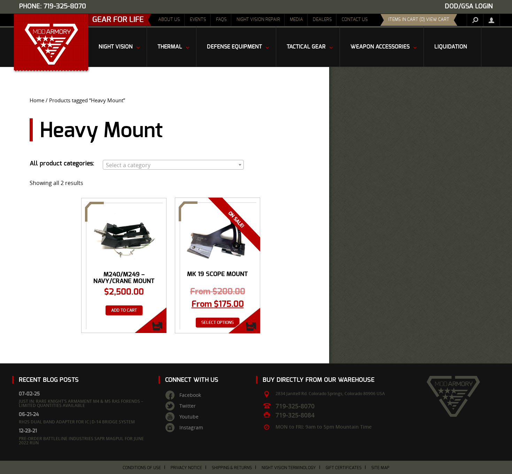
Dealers (322, 19)
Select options (217, 322)
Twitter (187, 406)
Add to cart (124, 310)
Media (296, 19)
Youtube (189, 417)
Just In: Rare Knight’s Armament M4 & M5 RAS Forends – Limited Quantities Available (81, 403)
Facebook (190, 395)
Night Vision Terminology (289, 468)
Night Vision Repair (258, 19)
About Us (169, 19)
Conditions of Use (142, 468)
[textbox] (173, 165)
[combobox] (173, 165)
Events (198, 19)
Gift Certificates (344, 468)
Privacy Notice (186, 468)
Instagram (191, 427)
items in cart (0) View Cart (418, 19)
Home (37, 100)
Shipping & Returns (232, 468)
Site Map (380, 468)
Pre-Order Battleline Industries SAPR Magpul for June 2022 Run (81, 441)
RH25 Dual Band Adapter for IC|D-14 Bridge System (77, 422)
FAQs (221, 19)
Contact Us (355, 19)
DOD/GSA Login (469, 6)
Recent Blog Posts (49, 380)
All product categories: (62, 164)
